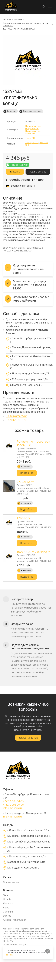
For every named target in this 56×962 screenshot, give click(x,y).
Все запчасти (11, 882)
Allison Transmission (14, 919)
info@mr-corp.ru (12, 808)
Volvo (6, 907)
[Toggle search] (44, 7)
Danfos (7, 915)
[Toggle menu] (50, 7)
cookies (9, 955)
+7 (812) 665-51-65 (16, 416)
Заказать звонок (28, 737)
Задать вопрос (37, 171)
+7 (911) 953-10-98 (16, 420)
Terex (6, 895)
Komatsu (8, 903)
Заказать (15, 171)
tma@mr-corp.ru (12, 816)
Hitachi (7, 899)
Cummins (8, 911)
